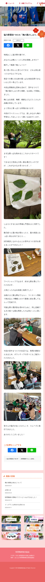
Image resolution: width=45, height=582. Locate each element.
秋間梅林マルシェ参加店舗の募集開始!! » (33, 459)
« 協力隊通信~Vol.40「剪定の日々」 (16, 459)
